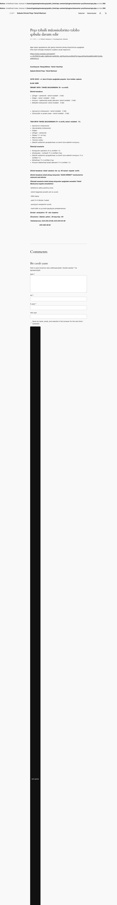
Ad (32, 295)
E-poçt (33, 304)
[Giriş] (100, 13)
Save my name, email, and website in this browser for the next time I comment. (57, 322)
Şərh (32, 274)
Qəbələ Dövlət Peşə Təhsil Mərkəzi (31, 13)
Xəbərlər (65, 39)
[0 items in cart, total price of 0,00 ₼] (106, 13)
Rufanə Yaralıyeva (46, 39)
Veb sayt (33, 313)
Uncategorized (57, 39)
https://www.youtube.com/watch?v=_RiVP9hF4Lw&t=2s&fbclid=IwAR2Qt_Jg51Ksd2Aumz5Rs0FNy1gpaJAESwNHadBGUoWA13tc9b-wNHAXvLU (66, 56)
